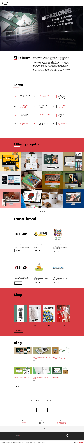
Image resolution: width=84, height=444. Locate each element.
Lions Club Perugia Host (73, 203)
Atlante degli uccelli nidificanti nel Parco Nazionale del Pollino (31, 184)
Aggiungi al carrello (21, 320)
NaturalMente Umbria (31, 166)
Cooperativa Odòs (52, 184)
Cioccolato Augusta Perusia (10, 203)
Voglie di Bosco (52, 166)
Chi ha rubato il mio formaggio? (10, 166)
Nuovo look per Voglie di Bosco (21, 356)
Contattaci (42, 410)
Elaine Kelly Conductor (73, 184)
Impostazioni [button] (76, 442)
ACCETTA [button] (80, 442)
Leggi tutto (19, 386)
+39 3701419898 (23, 422)
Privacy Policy (21, 435)
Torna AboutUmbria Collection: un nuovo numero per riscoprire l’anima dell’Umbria (41, 357)
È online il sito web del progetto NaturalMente (60, 377)
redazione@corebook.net (61, 423)
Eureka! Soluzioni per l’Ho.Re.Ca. (52, 203)
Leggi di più (18, 250)
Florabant (31, 203)
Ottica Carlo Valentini (73, 166)
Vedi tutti (42, 211)
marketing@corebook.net (61, 422)
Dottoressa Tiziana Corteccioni (10, 184)
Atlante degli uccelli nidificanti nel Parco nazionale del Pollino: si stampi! (41, 377)
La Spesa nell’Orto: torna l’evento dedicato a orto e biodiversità (22, 377)
